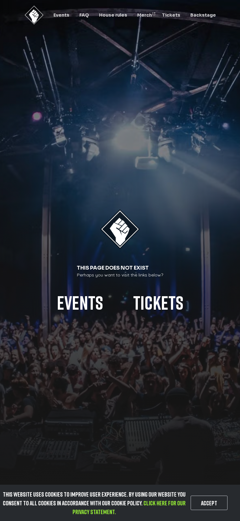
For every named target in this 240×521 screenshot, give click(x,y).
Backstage (203, 15)
